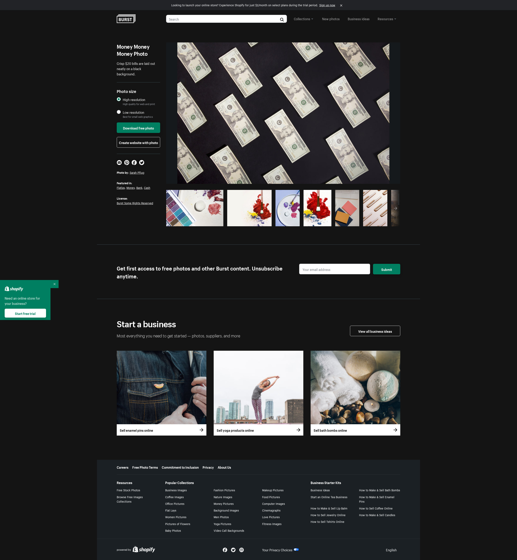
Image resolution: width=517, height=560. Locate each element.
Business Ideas (320, 490)
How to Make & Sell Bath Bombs (379, 490)
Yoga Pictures (222, 523)
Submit (386, 269)
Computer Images (273, 503)
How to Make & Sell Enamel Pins (376, 499)
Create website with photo (138, 142)
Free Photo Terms (145, 466)
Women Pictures (175, 517)
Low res (211, 222)
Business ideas (359, 18)
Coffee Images (174, 497)
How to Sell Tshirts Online (327, 521)
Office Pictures (174, 503)
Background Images (226, 510)
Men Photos (221, 517)
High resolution (134, 99)
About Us (224, 466)
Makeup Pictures (273, 490)
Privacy (208, 466)
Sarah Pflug (137, 172)
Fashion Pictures (224, 490)
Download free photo (138, 127)
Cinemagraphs (271, 510)
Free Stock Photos (128, 490)
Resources (385, 18)
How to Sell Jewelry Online (328, 515)
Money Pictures (224, 503)
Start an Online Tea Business (329, 497)
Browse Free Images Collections (130, 499)
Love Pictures (271, 517)
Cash (147, 187)
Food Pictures (271, 497)
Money (130, 187)
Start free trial (25, 313)
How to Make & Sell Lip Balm (329, 508)
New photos (331, 18)
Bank (139, 187)
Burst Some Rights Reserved (135, 203)
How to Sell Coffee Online (376, 508)
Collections (302, 18)
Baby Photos (173, 530)
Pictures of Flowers (177, 523)
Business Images (176, 490)
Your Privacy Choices (277, 549)
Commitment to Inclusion (180, 466)
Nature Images (223, 497)
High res (195, 222)
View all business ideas (375, 331)
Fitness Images (272, 523)
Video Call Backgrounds (229, 530)
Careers (122, 466)
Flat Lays (170, 510)
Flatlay (121, 187)
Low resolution (133, 112)
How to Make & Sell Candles (377, 515)
